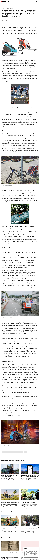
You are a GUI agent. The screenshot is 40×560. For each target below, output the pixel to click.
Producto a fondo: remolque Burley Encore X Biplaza (10, 527)
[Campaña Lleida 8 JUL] (20, 214)
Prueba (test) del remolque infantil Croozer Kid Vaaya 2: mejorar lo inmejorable (30, 502)
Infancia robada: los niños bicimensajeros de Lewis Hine (9, 553)
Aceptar (31, 557)
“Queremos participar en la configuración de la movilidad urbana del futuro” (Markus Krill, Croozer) (10, 502)
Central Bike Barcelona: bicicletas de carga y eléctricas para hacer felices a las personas (30, 528)
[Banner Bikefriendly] (20, 93)
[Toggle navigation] (38, 1)
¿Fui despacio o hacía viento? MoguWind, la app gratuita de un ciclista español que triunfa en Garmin (30, 476)
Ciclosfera (6, 20)
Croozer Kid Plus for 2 (18, 73)
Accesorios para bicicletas (7, 8)
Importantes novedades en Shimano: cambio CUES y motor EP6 (9, 476)
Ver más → (25, 460)
